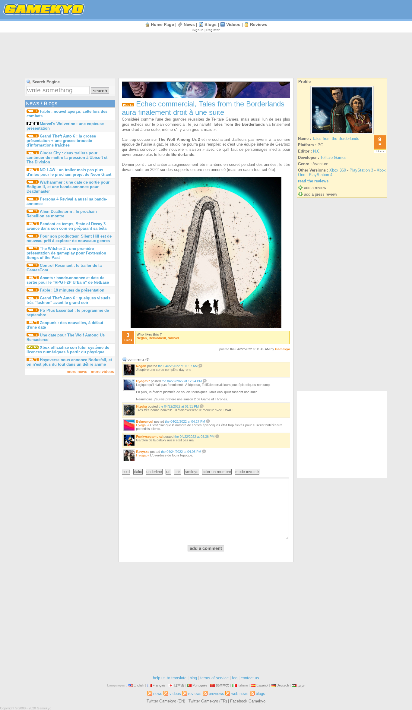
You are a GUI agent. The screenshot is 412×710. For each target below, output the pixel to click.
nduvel (173, 338)
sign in (198, 30)
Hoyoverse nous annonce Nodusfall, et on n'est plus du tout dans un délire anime (69, 362)
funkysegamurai (149, 436)
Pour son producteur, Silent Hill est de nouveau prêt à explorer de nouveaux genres (69, 238)
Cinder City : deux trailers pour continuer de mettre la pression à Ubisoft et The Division (67, 157)
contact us (250, 678)
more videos (102, 371)
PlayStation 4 (320, 174)
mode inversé (247, 471)
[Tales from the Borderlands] (342, 134)
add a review (315, 187)
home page (162, 24)
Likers (380, 151)
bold (126, 471)
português (200, 685)
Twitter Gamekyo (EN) (166, 701)
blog (193, 678)
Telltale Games (333, 157)
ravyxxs (142, 451)
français (159, 685)
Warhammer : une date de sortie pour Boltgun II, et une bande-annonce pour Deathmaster (68, 187)
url (168, 471)
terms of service (214, 678)
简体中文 (222, 685)
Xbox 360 (337, 170)
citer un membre (217, 471)
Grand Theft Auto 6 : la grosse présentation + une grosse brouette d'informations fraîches (61, 140)
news (189, 24)
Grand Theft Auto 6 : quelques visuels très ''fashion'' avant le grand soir (68, 300)
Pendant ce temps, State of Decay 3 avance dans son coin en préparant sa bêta (66, 226)
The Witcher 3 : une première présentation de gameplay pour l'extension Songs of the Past (66, 253)
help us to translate (169, 678)
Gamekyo (282, 349)
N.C (316, 151)
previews (216, 693)
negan (142, 338)
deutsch (283, 685)
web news (240, 693)
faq (234, 678)
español (262, 685)
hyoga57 (143, 381)
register (213, 30)
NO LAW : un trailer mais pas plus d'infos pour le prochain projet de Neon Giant (69, 172)
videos (233, 24)
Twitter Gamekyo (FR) (208, 701)
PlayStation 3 (361, 170)
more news (77, 371)
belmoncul (157, 338)
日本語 (179, 685)
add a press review (320, 194)
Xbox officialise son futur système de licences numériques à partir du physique (68, 349)
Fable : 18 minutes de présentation (72, 290)
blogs (210, 24)
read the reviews (313, 181)
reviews (258, 24)
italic (138, 471)
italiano (243, 685)
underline (154, 471)
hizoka (141, 406)
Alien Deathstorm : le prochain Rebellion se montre (62, 213)
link (178, 471)
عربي (301, 685)
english (139, 685)
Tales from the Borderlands (335, 138)
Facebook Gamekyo (247, 701)
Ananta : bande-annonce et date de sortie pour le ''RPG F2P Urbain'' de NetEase (68, 280)
